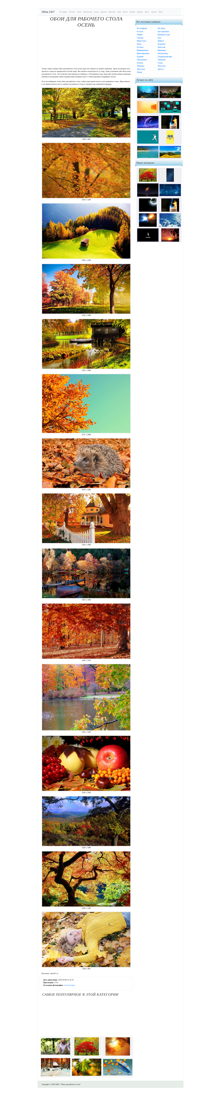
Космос (125, 12)
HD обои (72, 12)
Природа (140, 12)
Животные (112, 12)
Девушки (104, 12)
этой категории (69, 985)
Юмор (160, 12)
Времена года (87, 12)
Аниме (79, 12)
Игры (119, 12)
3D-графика (63, 12)
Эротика (153, 12)
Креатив (132, 12)
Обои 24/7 (48, 11)
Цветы (147, 12)
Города (96, 12)
